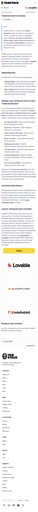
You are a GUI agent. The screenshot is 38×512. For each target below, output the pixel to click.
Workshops (6, 411)
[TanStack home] (9, 356)
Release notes (6, 404)
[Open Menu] (35, 3)
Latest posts (6, 401)
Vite (26, 61)
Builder (4, 441)
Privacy (20, 500)
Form (3, 391)
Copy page (7, 19)
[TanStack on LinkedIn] (23, 505)
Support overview (8, 467)
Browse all (5, 374)
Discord (4, 421)
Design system (7, 491)
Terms (27, 500)
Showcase (5, 431)
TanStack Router (9, 81)
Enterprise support (8, 477)
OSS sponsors (7, 474)
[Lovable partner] (31, 8)
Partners (5, 471)
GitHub (4, 424)
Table (4, 388)
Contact (4, 481)
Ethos (4, 484)
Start (3, 384)
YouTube (5, 408)
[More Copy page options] (12, 19)
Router (4, 381)
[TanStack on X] (4, 505)
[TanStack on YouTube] (18, 505)
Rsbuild (33, 61)
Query (4, 378)
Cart (3, 457)
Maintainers (6, 428)
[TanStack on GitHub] (14, 505)
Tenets (4, 487)
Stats (4, 444)
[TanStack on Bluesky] (9, 505)
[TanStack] (10, 2)
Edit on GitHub (8, 341)
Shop (4, 454)
